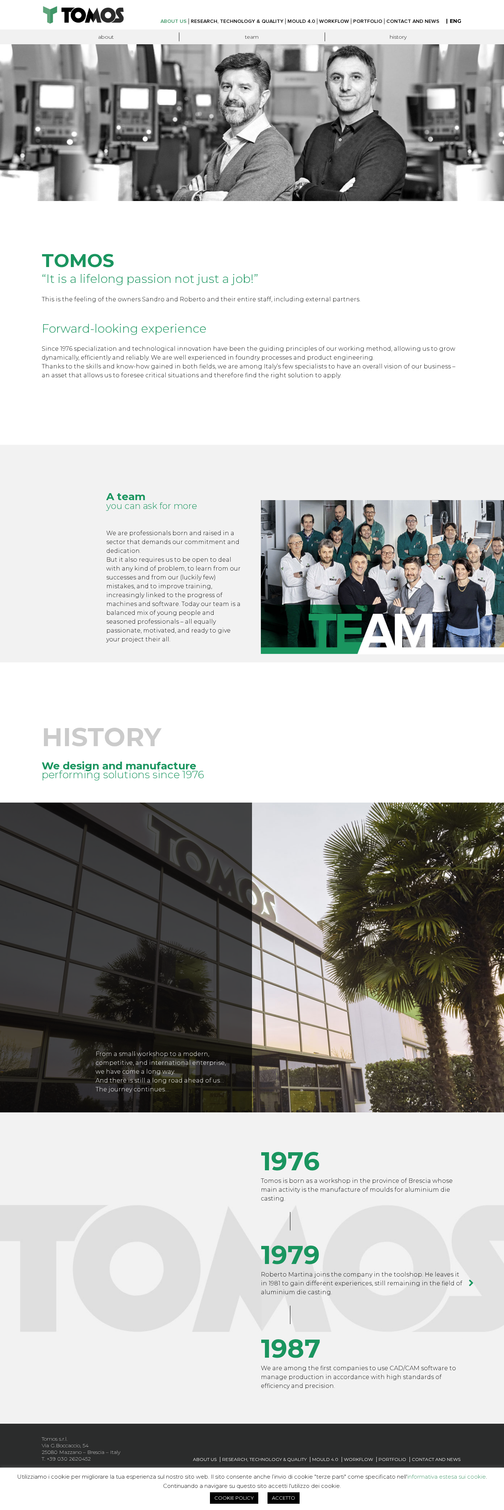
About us (205, 1459)
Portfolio (392, 1459)
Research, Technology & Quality (264, 1459)
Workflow (358, 1459)
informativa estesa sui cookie (446, 1476)
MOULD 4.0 (325, 1459)
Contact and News (436, 1459)
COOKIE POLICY (234, 1498)
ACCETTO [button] (283, 1498)
